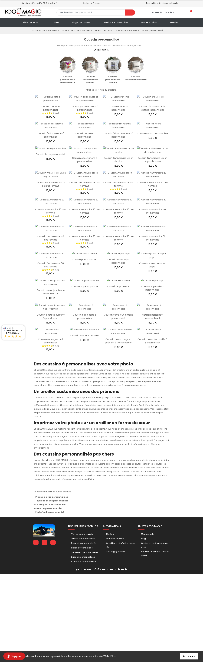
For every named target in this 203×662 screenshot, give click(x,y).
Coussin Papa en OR (118, 286)
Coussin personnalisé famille (112, 79)
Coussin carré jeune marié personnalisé (118, 316)
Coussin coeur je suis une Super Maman (51, 316)
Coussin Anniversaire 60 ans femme (50, 265)
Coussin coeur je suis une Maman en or (51, 292)
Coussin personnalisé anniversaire (67, 79)
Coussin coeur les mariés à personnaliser (152, 341)
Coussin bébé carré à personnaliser (84, 316)
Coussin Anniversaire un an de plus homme (152, 159)
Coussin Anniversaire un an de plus (118, 159)
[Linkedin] (44, 542)
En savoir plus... (101, 49)
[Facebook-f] (36, 542)
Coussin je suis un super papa (152, 265)
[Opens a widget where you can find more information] (14, 656)
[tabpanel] (67, 70)
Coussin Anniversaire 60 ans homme (152, 238)
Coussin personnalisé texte (136, 78)
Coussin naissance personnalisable (152, 316)
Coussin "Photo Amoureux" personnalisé (118, 135)
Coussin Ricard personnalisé (152, 133)
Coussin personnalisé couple (90, 79)
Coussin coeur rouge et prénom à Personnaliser (118, 341)
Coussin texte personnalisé (50, 154)
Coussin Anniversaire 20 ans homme (152, 184)
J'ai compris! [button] (189, 656)
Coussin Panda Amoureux (84, 335)
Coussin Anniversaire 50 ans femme (118, 238)
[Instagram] (53, 542)
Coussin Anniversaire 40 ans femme (50, 238)
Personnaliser (50, 100)
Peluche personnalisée (48, 508)
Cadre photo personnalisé (50, 504)
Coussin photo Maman (84, 259)
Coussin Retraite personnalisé (84, 135)
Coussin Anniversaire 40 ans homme (152, 211)
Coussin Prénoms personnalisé (118, 108)
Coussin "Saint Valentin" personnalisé (51, 135)
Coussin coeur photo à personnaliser (84, 159)
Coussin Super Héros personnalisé (152, 288)
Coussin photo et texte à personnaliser (84, 108)
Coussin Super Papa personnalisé (118, 261)
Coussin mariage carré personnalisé (50, 341)
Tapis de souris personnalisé (51, 500)
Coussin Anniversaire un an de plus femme (50, 184)
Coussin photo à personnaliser (51, 108)
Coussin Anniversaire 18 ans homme (84, 184)
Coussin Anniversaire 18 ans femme (118, 184)
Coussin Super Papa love (84, 286)
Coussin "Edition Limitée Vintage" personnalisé (152, 108)
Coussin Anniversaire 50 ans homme (84, 238)
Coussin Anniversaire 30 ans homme (84, 211)
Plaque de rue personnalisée (51, 496)
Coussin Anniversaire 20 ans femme (50, 211)
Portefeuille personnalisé (49, 512)
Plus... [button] (113, 656)
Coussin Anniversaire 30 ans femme (118, 211)
